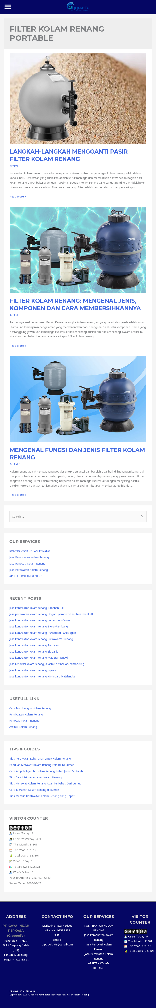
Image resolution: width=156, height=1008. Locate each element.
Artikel (14, 166)
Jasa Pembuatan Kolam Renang (29, 557)
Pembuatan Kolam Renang (26, 714)
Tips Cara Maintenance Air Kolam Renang (35, 777)
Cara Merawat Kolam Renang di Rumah (34, 789)
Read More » (18, 196)
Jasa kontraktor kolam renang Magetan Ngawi (38, 657)
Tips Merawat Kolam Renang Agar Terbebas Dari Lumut (45, 783)
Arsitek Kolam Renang (23, 727)
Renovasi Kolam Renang (24, 720)
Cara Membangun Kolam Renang (30, 708)
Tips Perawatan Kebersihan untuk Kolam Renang (40, 758)
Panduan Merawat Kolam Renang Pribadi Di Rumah (41, 765)
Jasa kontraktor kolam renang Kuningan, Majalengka (42, 676)
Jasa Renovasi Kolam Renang (27, 563)
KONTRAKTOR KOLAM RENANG (29, 551)
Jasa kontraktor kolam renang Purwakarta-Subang (41, 639)
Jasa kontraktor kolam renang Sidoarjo (33, 651)
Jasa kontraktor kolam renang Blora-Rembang (38, 626)
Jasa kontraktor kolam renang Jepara (32, 670)
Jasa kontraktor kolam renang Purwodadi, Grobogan (42, 632)
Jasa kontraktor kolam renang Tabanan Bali (36, 608)
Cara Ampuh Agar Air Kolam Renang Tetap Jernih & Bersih (46, 771)
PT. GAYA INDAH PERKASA (22, 991)
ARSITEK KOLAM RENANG (25, 576)
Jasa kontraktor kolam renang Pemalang (34, 645)
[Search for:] (78, 516)
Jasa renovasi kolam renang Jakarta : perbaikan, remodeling (46, 664)
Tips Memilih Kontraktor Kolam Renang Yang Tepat (42, 796)
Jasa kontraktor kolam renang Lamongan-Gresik (39, 620)
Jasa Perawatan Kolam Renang (28, 570)
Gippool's (33, 994)
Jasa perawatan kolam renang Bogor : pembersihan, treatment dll (51, 614)
